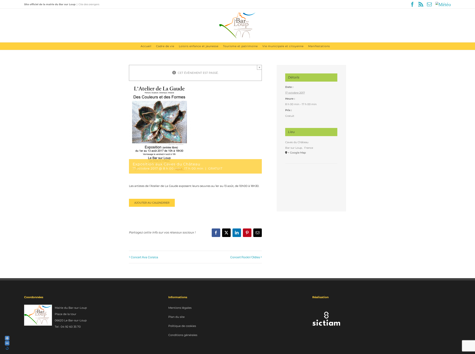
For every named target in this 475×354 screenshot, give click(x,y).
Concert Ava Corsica (144, 257)
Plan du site (176, 317)
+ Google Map (297, 152)
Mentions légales (179, 307)
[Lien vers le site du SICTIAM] (326, 307)
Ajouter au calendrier (151, 202)
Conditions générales (182, 335)
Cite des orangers (88, 4)
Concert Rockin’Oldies (245, 257)
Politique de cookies (182, 326)
